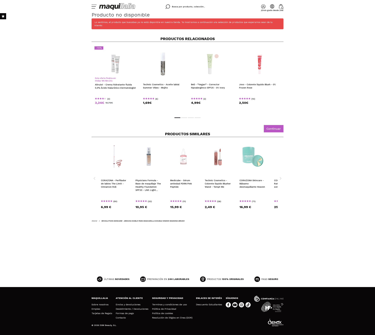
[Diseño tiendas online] (275, 322)
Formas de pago (125, 313)
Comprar (115, 108)
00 (96, 81)
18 (106, 81)
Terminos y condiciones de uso (169, 304)
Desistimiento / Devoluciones (132, 309)
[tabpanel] (115, 79)
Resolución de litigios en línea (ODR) (172, 318)
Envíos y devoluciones (128, 304)
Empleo (96, 309)
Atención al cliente (129, 298)
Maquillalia (100, 298)
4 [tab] (198, 117)
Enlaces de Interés (209, 298)
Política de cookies (162, 313)
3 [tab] (191, 117)
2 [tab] (184, 117)
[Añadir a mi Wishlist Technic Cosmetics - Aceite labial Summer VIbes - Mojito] (163, 49)
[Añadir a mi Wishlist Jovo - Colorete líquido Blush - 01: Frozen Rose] (259, 49)
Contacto (121, 318)
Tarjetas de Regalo (102, 313)
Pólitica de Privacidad (164, 309)
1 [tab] (177, 117)
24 (110, 81)
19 (102, 81)
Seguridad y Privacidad (167, 298)
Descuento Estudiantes (209, 304)
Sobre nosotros (100, 304)
